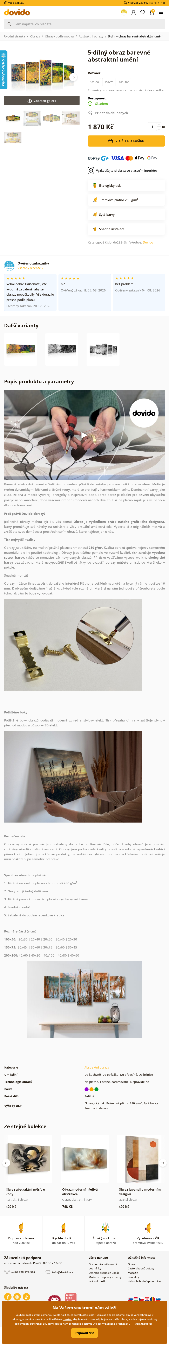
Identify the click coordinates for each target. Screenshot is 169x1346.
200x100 (124, 82)
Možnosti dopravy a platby (105, 1277)
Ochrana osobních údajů (104, 1273)
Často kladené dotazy (141, 1268)
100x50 (94, 82)
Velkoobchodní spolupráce (144, 1281)
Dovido (148, 242)
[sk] (130, 1299)
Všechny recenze (30, 268)
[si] (158, 1299)
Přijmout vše (84, 1333)
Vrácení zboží (97, 1281)
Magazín (133, 1273)
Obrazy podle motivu (59, 36)
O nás (131, 1264)
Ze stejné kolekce (25, 1126)
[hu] (136, 1299)
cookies (67, 1319)
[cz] (141, 1299)
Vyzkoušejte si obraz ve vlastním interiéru (126, 170)
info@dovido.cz (62, 1272)
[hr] (147, 1299)
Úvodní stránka (14, 36)
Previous (6, 1163)
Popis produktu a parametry (39, 381)
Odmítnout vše (144, 1323)
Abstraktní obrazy (91, 36)
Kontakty (133, 1277)
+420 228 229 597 (23, 1272)
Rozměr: (95, 73)
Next (73, 77)
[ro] (153, 1299)
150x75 (108, 82)
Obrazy (35, 36)
